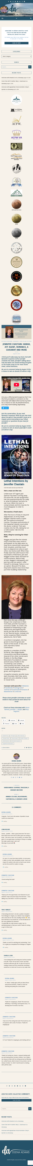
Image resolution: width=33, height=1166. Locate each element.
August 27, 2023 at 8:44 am (7, 911)
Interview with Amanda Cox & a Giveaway (12, 77)
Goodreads (15, 690)
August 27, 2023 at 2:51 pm (7, 892)
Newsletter (8, 691)
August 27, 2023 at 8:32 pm (8, 1018)
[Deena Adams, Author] (16, 10)
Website (25, 686)
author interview (20, 735)
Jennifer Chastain (24, 738)
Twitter (7, 690)
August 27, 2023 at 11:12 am (8, 940)
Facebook (8, 688)
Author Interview (7, 341)
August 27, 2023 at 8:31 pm (7, 877)
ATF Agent (13, 735)
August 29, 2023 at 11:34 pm (7, 831)
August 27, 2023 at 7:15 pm (9, 957)
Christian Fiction (6, 738)
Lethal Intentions (6, 741)
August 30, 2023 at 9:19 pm (8, 856)
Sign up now (16, 43)
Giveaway (16, 341)
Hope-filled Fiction (25, 341)
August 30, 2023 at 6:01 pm (8, 1037)
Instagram (18, 688)
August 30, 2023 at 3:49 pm (7, 813)
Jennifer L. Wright (16, 709)
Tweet (6, 408)
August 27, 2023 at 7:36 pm (10, 980)
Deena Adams (15, 738)
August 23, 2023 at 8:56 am (7, 1052)
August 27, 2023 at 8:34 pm (10, 999)
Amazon (24, 690)
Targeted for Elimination (8, 743)
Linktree (17, 691)
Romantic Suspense (16, 741)
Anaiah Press (5, 735)
